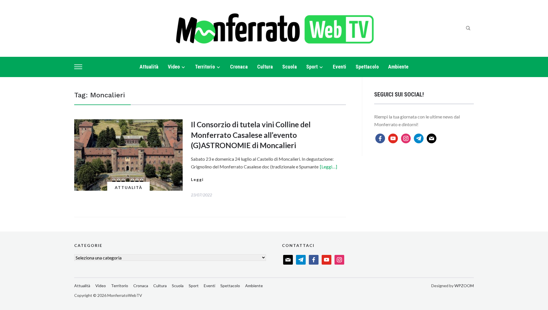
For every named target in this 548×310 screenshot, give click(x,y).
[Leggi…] (328, 166)
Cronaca (239, 67)
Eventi (339, 67)
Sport (312, 67)
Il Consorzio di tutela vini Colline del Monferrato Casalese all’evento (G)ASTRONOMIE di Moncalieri (251, 135)
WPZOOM (464, 285)
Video (174, 67)
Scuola (289, 67)
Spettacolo (367, 67)
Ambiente (398, 67)
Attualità (149, 67)
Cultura (265, 67)
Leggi (197, 179)
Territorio (205, 67)
